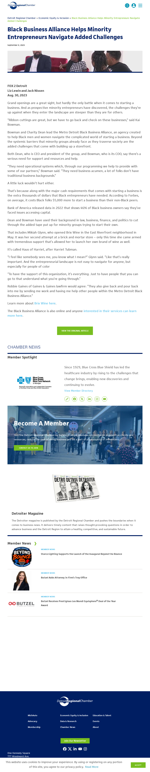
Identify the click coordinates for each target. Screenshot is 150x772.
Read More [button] (91, 767)
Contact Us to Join (28, 448)
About (96, 727)
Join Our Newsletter (75, 740)
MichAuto (32, 715)
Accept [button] (138, 765)
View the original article (75, 330)
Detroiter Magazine (27, 514)
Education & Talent (102, 715)
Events (96, 721)
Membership (34, 727)
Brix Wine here (45, 303)
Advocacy (32, 721)
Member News (48, 549)
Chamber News (67, 727)
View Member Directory (78, 390)
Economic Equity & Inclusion (74, 715)
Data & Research (68, 721)
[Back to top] (141, 722)
